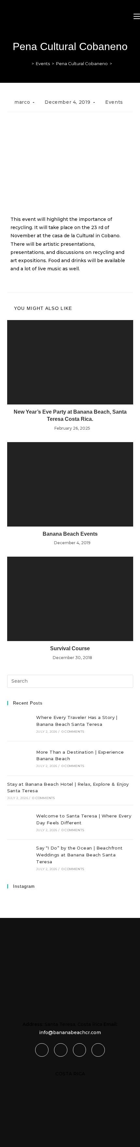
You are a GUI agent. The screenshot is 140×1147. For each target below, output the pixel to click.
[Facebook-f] (42, 1050)
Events (114, 102)
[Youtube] (98, 1050)
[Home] (28, 63)
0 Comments (73, 731)
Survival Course (70, 648)
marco (22, 102)
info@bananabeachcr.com (70, 1032)
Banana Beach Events (70, 534)
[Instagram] (79, 1050)
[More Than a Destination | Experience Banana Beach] (19, 758)
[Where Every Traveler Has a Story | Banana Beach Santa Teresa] (19, 724)
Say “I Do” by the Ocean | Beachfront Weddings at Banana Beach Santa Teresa (79, 854)
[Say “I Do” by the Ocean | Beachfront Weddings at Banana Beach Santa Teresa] (19, 858)
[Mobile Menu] (136, 16)
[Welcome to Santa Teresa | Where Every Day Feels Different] (19, 822)
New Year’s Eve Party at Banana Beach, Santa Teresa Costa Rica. (70, 415)
